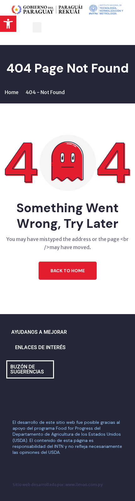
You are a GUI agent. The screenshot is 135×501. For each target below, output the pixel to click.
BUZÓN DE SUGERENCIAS (27, 369)
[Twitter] (67, 392)
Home (12, 92)
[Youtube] (85, 392)
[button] (8, 24)
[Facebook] (33, 392)
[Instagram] (50, 392)
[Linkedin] (102, 392)
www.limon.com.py (84, 484)
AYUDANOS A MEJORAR (39, 332)
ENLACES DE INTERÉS (40, 347)
